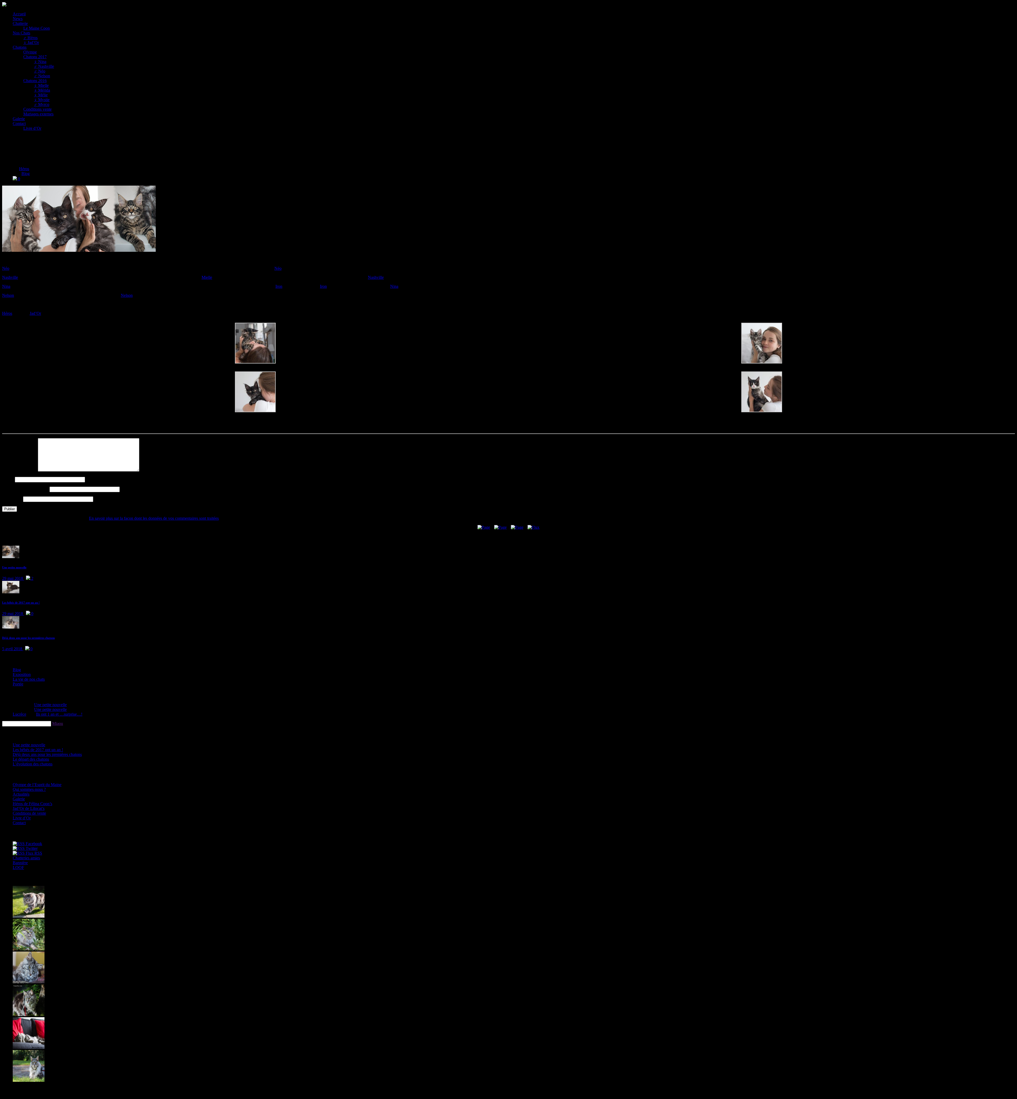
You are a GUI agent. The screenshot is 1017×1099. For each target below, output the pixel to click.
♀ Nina (40, 61)
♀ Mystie (42, 99)
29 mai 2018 (13, 578)
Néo (278, 268)
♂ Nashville (44, 66)
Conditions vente (37, 109)
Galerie (19, 118)
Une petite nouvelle (14, 567)
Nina (394, 286)
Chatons (19, 47)
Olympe (30, 52)
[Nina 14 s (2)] (255, 411)
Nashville (376, 277)
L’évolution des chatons (32, 764)
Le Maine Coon (36, 28)
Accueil (19, 14)
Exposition (22, 674)
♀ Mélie (41, 95)
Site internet (12, 499)
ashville (10, 277)
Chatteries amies (26, 858)
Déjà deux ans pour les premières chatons (28, 637)
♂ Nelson (42, 76)
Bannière (20, 862)
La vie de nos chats (29, 679)
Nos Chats (21, 33)
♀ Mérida (42, 90)
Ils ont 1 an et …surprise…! (59, 714)
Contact (19, 123)
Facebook (33, 843)
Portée (18, 684)
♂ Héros (30, 37)
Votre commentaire (19, 470)
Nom (8, 479)
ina (6, 286)
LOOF (18, 867)
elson (8, 295)
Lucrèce (19, 714)
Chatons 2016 (35, 80)
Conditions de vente (29, 813)
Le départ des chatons (31, 759)
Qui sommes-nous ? (29, 789)
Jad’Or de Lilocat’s (28, 808)
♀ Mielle (41, 85)
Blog (25, 173)
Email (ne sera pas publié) (25, 489)
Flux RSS (33, 853)
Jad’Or (35, 313)
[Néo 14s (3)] (255, 362)
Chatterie (20, 23)
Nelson (127, 295)
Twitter (31, 848)
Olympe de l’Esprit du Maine (37, 784)
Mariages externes (38, 114)
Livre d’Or (32, 128)
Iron (278, 286)
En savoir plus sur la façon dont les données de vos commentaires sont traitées (154, 518)
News (18, 18)
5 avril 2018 (12, 649)
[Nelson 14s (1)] (761, 411)
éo (5, 268)
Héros (24, 169)
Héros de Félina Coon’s (32, 803)
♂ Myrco (41, 104)
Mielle (207, 277)
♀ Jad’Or (31, 42)
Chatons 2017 (35, 57)
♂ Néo (39, 71)
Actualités (21, 794)
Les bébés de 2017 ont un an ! (21, 602)
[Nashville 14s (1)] (761, 362)
